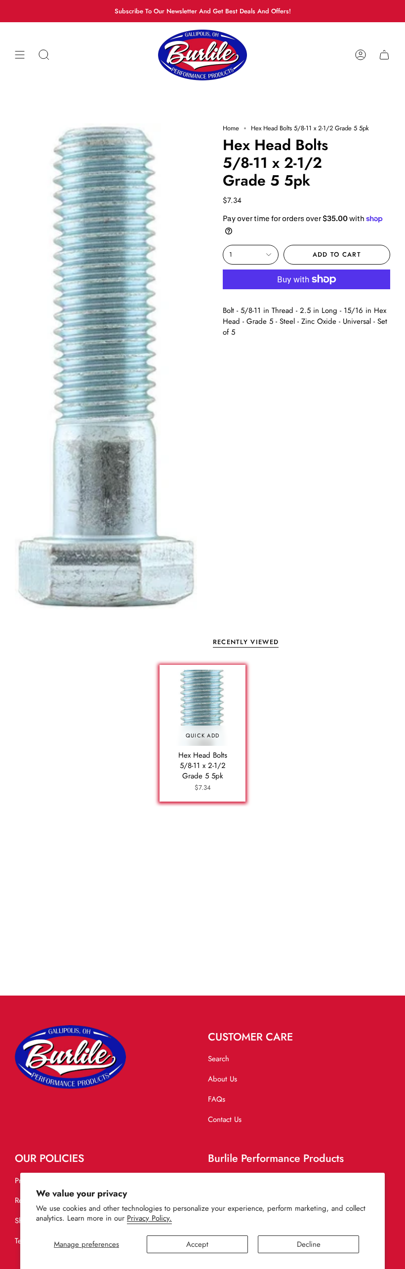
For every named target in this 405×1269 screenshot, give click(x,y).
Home (231, 128)
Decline (309, 1244)
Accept (197, 1244)
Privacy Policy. (149, 1218)
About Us (222, 1079)
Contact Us (225, 1119)
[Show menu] (19, 55)
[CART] (384, 55)
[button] (44, 55)
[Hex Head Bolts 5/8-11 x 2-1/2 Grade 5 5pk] (202, 708)
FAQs (216, 1099)
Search (218, 1058)
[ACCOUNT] (360, 55)
